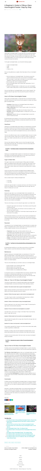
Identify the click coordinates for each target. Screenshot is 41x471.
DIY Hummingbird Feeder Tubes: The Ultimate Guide (17, 428)
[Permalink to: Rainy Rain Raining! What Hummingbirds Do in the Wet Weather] (31, 408)
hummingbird (18, 442)
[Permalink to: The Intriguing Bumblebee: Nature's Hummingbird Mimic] (9, 409)
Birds (20, 9)
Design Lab (24, 468)
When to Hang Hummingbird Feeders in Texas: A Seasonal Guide (20, 412)
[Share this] (5, 400)
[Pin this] (9, 400)
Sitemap (20, 466)
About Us (20, 457)
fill (9, 442)
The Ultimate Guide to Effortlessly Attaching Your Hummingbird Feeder (21, 435)
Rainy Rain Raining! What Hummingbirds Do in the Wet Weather (31, 413)
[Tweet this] (7, 400)
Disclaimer (20, 461)
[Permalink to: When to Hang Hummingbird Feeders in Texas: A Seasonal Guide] (21, 408)
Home (21, 455)
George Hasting (8, 9)
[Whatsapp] (12, 400)
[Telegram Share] (10, 400)
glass (13, 442)
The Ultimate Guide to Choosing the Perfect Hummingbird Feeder (20, 433)
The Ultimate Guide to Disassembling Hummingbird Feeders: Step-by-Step (21, 419)
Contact (20, 459)
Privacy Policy (29, 468)
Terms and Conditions (20, 464)
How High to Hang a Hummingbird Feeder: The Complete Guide (19, 432)
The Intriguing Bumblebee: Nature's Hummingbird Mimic (9, 414)
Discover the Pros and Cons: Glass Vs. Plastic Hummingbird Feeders (20, 424)
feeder (6, 442)
